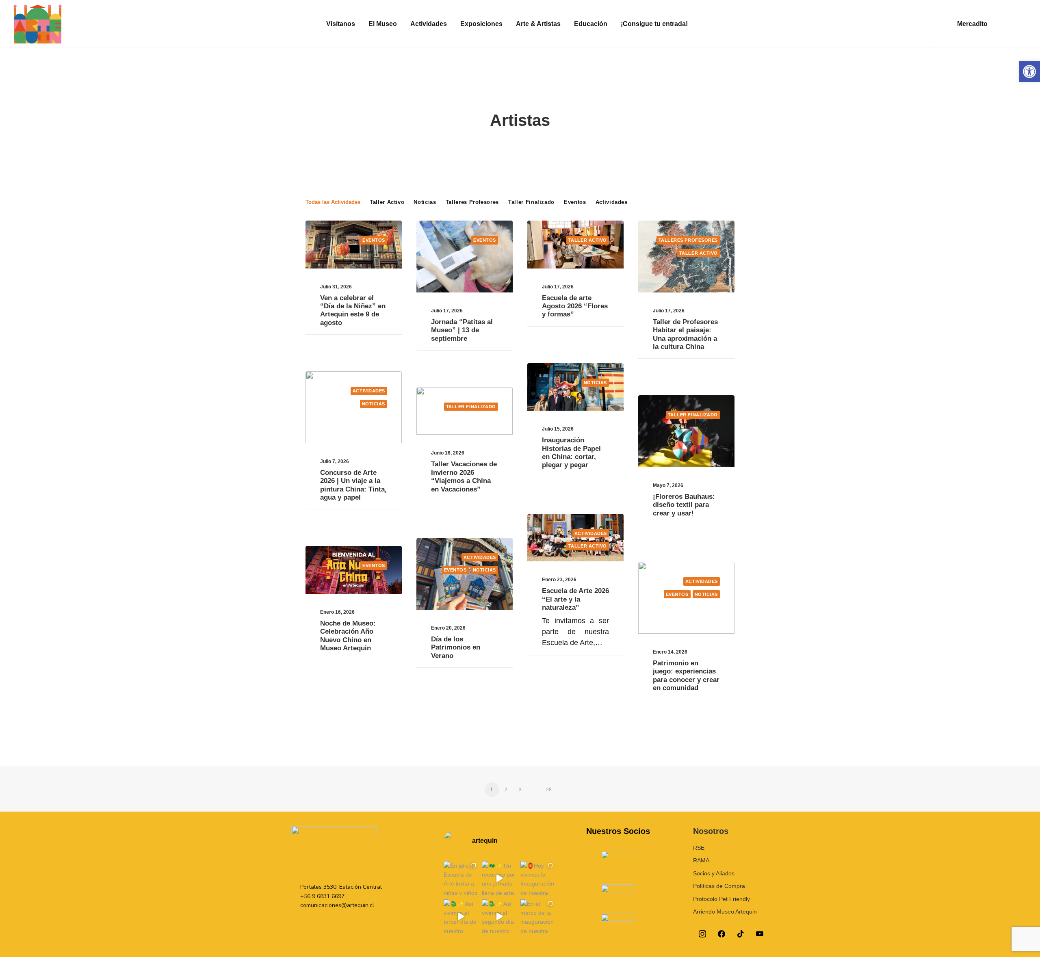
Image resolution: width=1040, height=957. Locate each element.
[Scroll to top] (1023, 940)
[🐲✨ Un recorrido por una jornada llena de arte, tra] (499, 878)
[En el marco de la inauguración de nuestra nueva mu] (537, 916)
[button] (1029, 71)
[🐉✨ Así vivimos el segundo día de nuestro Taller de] (499, 916)
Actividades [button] (428, 23)
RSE (698, 847)
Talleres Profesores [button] (472, 202)
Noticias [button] (425, 202)
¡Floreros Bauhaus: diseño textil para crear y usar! (684, 505)
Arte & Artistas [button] (538, 23)
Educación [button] (590, 23)
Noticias (595, 382)
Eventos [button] (575, 202)
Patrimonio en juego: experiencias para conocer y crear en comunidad (686, 675)
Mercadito (972, 23)
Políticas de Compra (719, 886)
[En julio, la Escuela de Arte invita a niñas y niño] (461, 878)
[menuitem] (341, 24)
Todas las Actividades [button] (333, 202)
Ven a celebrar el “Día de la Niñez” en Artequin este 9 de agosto (353, 310)
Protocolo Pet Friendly (721, 899)
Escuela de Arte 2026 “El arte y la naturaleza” (575, 599)
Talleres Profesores (688, 240)
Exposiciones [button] (481, 23)
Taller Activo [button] (387, 202)
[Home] (334, 850)
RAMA (701, 860)
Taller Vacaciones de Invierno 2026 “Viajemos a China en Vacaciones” (464, 476)
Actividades (369, 390)
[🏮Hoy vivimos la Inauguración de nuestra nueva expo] (537, 878)
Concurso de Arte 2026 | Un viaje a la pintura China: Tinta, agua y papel (353, 485)
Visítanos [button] (340, 23)
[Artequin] (37, 24)
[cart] (1021, 24)
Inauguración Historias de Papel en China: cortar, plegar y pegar (571, 452)
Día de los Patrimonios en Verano (455, 647)
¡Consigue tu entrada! (654, 23)
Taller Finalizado (471, 406)
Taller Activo (587, 240)
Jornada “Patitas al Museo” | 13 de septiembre (462, 330)
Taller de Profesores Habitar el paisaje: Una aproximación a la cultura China (685, 334)
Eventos (373, 240)
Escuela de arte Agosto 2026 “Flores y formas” (575, 306)
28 (549, 789)
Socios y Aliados (713, 873)
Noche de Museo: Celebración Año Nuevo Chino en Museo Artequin (348, 635)
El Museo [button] (382, 23)
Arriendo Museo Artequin (725, 911)
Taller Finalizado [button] (531, 202)
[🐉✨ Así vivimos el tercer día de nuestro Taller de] (461, 916)
